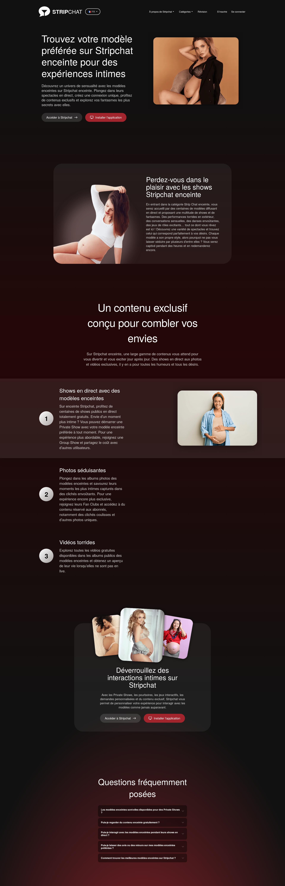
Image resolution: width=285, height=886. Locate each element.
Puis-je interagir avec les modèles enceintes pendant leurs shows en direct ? (139, 834)
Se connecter (238, 11)
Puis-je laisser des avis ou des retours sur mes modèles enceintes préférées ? (138, 846)
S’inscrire (222, 11)
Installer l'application (108, 117)
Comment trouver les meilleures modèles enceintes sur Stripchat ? (138, 858)
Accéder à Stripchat (59, 117)
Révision (202, 11)
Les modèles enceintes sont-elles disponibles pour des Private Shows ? (140, 811)
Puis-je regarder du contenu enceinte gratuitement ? (130, 822)
